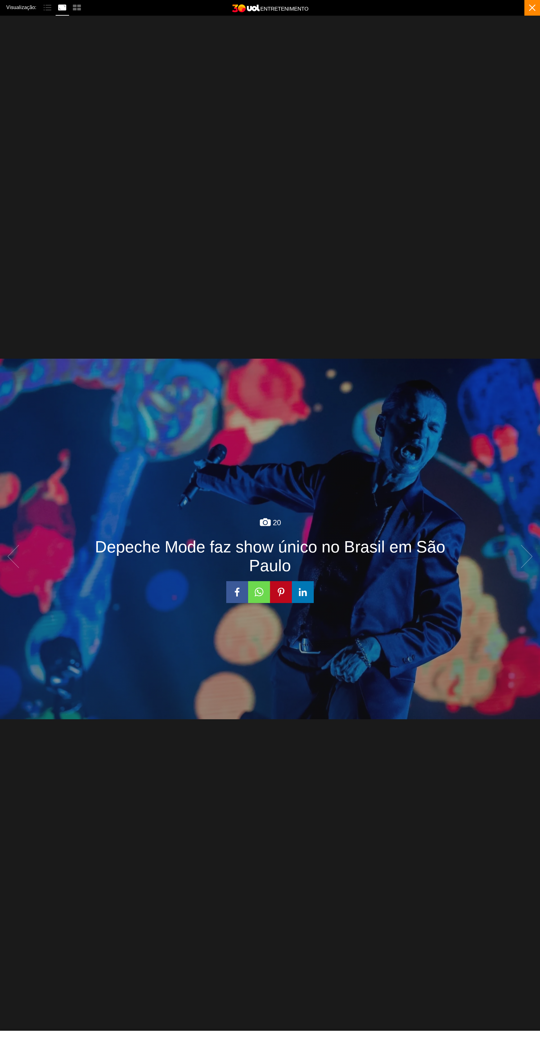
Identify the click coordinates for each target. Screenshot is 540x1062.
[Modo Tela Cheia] (63, 7)
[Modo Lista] (48, 7)
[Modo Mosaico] (76, 7)
